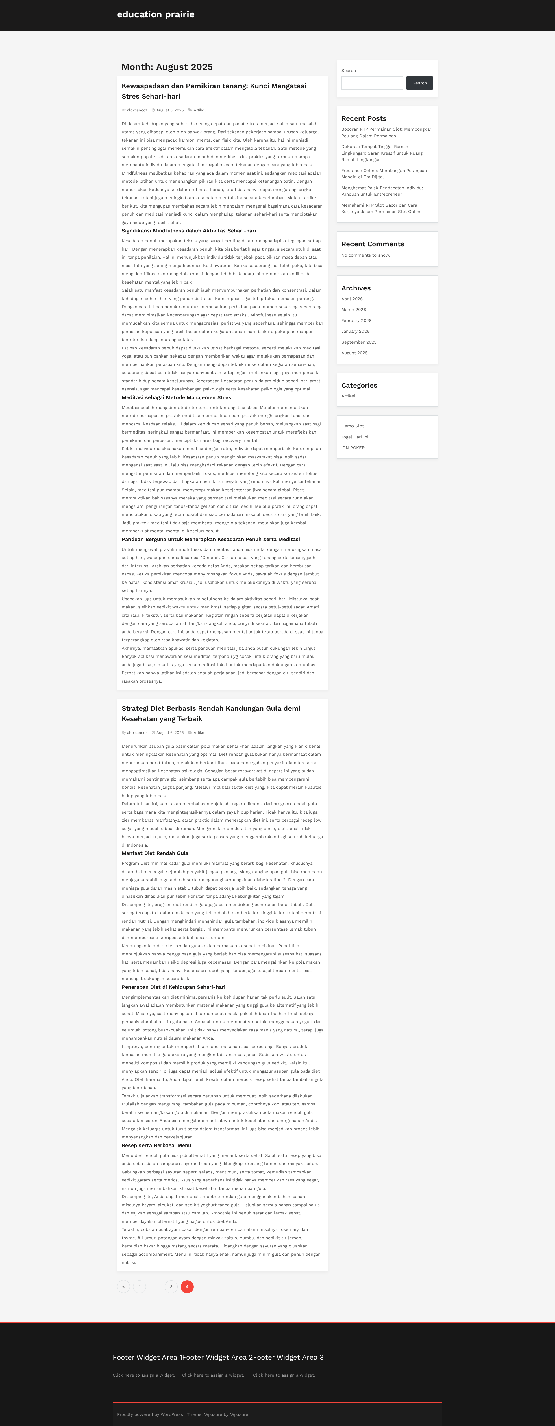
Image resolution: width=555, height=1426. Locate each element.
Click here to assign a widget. (144, 1375)
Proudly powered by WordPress (150, 1414)
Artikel (200, 110)
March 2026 (353, 309)
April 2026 (352, 298)
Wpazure (213, 1414)
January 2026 (355, 331)
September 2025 (359, 342)
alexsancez (137, 110)
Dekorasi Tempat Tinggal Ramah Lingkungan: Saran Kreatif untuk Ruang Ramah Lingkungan (382, 153)
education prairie (156, 14)
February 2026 (356, 320)
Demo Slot (352, 426)
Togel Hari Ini (354, 437)
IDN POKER (353, 447)
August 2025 (354, 352)
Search (348, 70)
